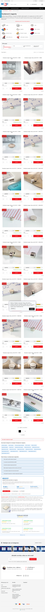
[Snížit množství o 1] (3, 88)
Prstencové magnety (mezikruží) (19, 445)
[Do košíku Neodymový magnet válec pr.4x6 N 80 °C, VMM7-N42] (16, 199)
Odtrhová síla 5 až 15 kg (20, 449)
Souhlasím (32, 308)
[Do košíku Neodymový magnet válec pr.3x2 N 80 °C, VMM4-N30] (38, 310)
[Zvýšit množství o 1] (10, 88)
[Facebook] (23, 575)
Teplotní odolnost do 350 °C (5, 453)
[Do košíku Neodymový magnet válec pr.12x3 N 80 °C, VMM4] (16, 383)
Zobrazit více (22, 534)
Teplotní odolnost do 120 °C (14, 451)
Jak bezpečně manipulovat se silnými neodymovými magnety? (13, 473)
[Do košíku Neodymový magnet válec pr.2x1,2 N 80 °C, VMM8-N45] (38, 346)
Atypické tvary (11, 447)
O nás (2, 0)
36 (25, 431)
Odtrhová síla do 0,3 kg (27, 447)
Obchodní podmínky (7, 0)
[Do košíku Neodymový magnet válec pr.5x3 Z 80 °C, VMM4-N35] (38, 125)
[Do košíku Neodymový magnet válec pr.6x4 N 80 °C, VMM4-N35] (38, 273)
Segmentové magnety (5, 447)
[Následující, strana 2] (22, 431)
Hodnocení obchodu (22, 515)
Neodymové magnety (5, 496)
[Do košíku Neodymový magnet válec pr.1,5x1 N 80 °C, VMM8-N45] (16, 236)
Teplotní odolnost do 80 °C (5, 451)
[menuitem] (5, 8)
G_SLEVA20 (16, 83)
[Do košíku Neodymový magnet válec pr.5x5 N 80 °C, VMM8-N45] (16, 346)
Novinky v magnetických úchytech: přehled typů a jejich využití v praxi (17, 590)
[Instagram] (25, 575)
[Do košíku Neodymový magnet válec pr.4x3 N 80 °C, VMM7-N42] (38, 162)
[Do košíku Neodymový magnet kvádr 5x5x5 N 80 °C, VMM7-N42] (16, 420)
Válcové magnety (11, 445)
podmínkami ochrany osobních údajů (22, 561)
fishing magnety (30, 18)
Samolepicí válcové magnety (19, 447)
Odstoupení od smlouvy (4, 592)
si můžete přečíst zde (19, 306)
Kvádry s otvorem (34, 445)
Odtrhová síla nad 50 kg (37, 449)
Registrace (41, 0)
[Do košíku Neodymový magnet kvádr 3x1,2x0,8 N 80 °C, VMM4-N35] (38, 420)
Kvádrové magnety (4, 445)
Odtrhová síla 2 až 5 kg (13, 449)
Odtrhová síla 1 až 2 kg (5, 449)
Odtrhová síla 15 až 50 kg (29, 449)
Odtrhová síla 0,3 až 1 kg (35, 447)
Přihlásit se (32, 559)
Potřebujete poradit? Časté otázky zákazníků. (22, 21)
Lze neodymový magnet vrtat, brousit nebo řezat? (11, 470)
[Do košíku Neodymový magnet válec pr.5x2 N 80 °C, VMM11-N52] (38, 199)
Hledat (27, 4)
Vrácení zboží (3, 591)
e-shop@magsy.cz (31, 567)
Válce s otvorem (27, 445)
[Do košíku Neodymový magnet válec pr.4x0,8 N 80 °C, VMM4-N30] (16, 125)
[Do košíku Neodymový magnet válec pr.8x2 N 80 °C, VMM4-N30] (38, 236)
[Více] (41, 8)
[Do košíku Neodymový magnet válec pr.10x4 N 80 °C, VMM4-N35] (16, 273)
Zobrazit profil (38, 542)
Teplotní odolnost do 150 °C (23, 451)
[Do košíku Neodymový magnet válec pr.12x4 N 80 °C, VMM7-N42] (38, 383)
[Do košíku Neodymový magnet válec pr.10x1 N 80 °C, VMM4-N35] (16, 162)
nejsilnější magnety (21, 496)
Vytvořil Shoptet (23, 609)
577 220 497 (34, 4)
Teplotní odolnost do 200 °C (32, 451)
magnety (31, 16)
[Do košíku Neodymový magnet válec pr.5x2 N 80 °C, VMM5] (38, 88)
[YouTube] (28, 575)
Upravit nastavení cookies (29, 608)
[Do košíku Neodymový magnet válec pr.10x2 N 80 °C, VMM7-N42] (16, 88)
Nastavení (13, 308)
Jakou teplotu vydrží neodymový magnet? (10, 459)
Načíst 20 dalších (23, 427)
